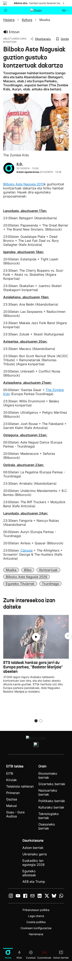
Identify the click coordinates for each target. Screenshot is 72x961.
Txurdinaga (50, 584)
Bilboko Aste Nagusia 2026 (26, 577)
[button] (68, 635)
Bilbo (28, 570)
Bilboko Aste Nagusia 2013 (23, 184)
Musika (11, 570)
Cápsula (26, 550)
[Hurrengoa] (63, 3)
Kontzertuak (48, 570)
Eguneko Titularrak (20, 584)
